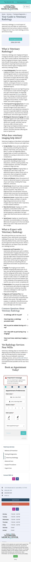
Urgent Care (8, 468)
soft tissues (18, 94)
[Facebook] (17, 478)
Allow (15, 556)
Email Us (7, 495)
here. (26, 553)
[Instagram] (13, 478)
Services (9, 14)
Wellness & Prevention (11, 450)
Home (3, 14)
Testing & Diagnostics (19, 14)
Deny (15, 559)
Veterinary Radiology (12, 457)
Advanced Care (9, 461)
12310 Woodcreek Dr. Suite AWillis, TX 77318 (16, 487)
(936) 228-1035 (15, 42)
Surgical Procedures (10, 464)
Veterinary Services (8, 447)
